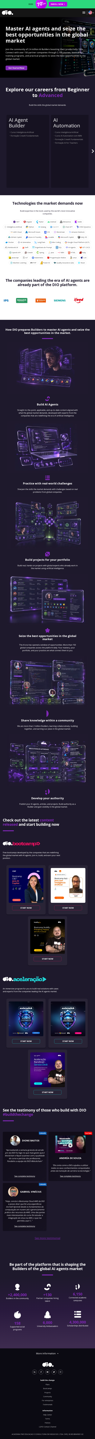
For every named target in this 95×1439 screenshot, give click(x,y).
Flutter (41, 222)
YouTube (88, 1133)
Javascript (15, 258)
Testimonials (47, 1404)
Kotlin (80, 222)
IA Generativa (26, 242)
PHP (34, 263)
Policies (47, 1423)
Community (47, 1396)
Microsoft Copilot (67, 237)
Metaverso (67, 222)
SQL (60, 247)
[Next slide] (93, 151)
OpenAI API (16, 252)
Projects (47, 1392)
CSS (48, 232)
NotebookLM (13, 247)
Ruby (84, 252)
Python (31, 227)
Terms (47, 1419)
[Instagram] (60, 1372)
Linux (75, 258)
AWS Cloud (17, 232)
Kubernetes (39, 258)
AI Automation (66, 122)
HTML (73, 252)
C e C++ (56, 227)
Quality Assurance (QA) (65, 263)
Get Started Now (16, 68)
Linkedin (43, 1133)
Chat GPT (69, 227)
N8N (62, 252)
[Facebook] (41, 1372)
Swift (26, 247)
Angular (29, 222)
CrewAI (30, 252)
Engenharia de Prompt (43, 247)
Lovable (51, 237)
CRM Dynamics (85, 227)
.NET (18, 222)
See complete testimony (24, 1176)
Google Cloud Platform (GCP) (78, 242)
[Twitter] (54, 1372)
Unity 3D (84, 237)
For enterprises (47, 1400)
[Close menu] (84, 12)
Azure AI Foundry (34, 237)
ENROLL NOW (57, 4)
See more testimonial (47, 1238)
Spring (41, 252)
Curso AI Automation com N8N (68, 136)
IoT (26, 258)
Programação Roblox (58, 258)
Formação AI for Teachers (66, 143)
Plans (48, 1384)
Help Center (47, 1415)
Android (53, 222)
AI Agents (72, 247)
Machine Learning (19, 263)
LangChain (41, 242)
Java (52, 252)
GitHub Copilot (16, 237)
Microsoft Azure (34, 232)
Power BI (46, 263)
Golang (43, 227)
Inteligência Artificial (14, 227)
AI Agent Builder (18, 122)
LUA (84, 258)
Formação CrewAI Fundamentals (25, 136)
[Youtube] (47, 1372)
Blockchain (61, 232)
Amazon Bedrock (77, 232)
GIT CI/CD (86, 247)
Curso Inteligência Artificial (22, 132)
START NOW (26, 908)
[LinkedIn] (34, 1372)
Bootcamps (47, 1388)
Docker (11, 242)
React (83, 263)
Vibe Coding (56, 242)
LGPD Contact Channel (47, 1427)
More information (46, 1353)
